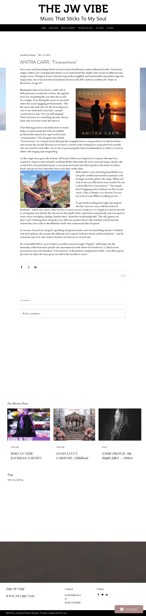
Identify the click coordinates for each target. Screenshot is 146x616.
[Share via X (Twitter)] (28, 267)
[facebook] (98, 594)
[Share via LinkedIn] (35, 267)
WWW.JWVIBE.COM (20, 596)
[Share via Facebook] (21, 267)
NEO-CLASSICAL (15, 480)
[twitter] (102, 594)
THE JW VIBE (15, 589)
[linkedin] (106, 594)
